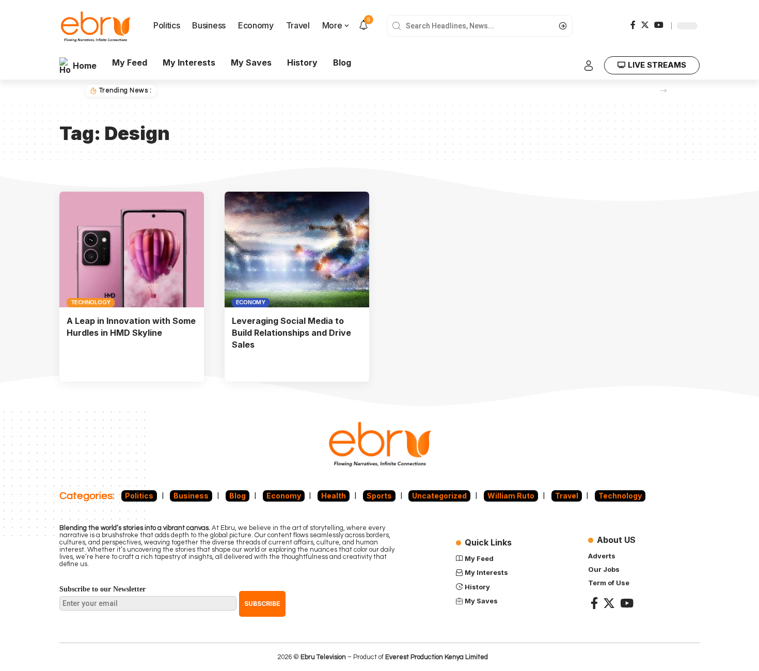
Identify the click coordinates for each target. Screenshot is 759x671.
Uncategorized (439, 495)
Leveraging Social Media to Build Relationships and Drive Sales (291, 333)
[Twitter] (645, 25)
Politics (139, 495)
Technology (91, 302)
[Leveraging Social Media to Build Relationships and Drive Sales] (297, 249)
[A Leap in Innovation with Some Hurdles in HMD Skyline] (131, 249)
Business (191, 495)
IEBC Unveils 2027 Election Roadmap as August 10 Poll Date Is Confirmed (294, 90)
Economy (250, 302)
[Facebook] (633, 25)
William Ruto (510, 495)
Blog (237, 495)
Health (333, 495)
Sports (379, 495)
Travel (566, 495)
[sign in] (588, 65)
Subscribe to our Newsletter (102, 589)
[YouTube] (659, 25)
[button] (663, 90)
